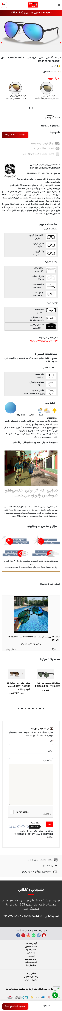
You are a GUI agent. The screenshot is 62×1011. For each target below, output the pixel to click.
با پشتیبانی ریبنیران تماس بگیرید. (43, 340)
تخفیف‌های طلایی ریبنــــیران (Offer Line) (31, 13)
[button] (43, 708)
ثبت (49, 824)
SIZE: (57, 117)
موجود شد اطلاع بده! (15, 135)
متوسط (49, 117)
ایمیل (50, 750)
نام (51, 741)
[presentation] (60, 43)
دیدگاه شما (48, 761)
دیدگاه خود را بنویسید (40, 728)
